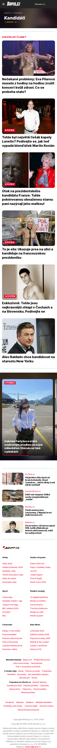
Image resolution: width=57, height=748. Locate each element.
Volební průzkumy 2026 (12, 567)
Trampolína (46, 671)
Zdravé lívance (36, 605)
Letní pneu (44, 685)
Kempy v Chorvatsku (11, 631)
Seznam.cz (40, 4)
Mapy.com (27, 660)
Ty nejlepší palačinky (39, 597)
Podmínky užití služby (13, 706)
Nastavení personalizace (28, 710)
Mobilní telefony (39, 682)
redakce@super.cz (33, 747)
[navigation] (3, 4)
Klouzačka (21, 674)
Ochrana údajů (31, 706)
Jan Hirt (33, 571)
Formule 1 (6, 612)
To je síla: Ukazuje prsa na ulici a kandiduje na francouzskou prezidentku (27, 253)
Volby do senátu (9, 578)
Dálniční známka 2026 (39, 634)
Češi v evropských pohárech (28, 667)
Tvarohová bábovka (39, 608)
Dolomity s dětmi (9, 649)
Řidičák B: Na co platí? (39, 642)
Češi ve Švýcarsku (10, 642)
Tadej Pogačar (36, 575)
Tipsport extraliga (10, 605)
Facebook (9, 702)
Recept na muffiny (38, 601)
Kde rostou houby (21, 663)
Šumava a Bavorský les (12, 638)
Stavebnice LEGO (14, 685)
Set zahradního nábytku (38, 674)
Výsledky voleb (8, 571)
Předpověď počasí (42, 660)
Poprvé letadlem (9, 634)
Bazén (21, 671)
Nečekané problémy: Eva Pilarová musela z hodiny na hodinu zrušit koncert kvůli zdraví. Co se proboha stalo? (28, 85)
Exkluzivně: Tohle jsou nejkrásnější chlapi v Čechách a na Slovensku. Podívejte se (27, 307)
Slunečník (11, 674)
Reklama (20, 702)
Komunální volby (9, 582)
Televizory (26, 689)
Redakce (29, 702)
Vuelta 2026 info (37, 564)
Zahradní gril (24, 678)
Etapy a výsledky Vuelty (40, 567)
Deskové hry (15, 689)
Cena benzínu (36, 663)
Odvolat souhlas (46, 706)
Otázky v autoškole (38, 646)
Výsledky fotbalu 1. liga (12, 601)
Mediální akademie (44, 702)
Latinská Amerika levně (12, 646)
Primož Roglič (36, 578)
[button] (28, 58)
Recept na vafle (36, 612)
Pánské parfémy (28, 692)
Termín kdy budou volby (12, 575)
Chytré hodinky (39, 689)
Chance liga (7, 597)
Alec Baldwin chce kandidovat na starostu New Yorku (28, 359)
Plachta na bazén (32, 671)
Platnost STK (36, 649)
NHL (4, 616)
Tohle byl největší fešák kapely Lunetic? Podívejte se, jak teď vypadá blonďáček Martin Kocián (28, 141)
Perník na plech (36, 616)
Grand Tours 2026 (38, 582)
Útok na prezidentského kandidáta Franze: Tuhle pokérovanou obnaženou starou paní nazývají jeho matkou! (27, 197)
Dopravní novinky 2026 (40, 638)
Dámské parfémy (30, 685)
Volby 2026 (7, 564)
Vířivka (34, 678)
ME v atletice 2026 (10, 608)
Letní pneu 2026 (37, 631)
